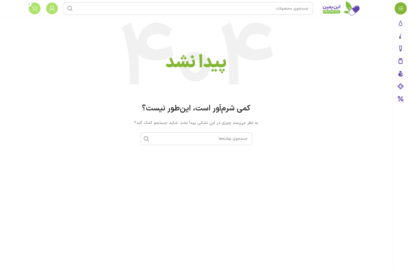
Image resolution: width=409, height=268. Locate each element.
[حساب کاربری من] (52, 8)
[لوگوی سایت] (341, 8)
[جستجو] (70, 8)
